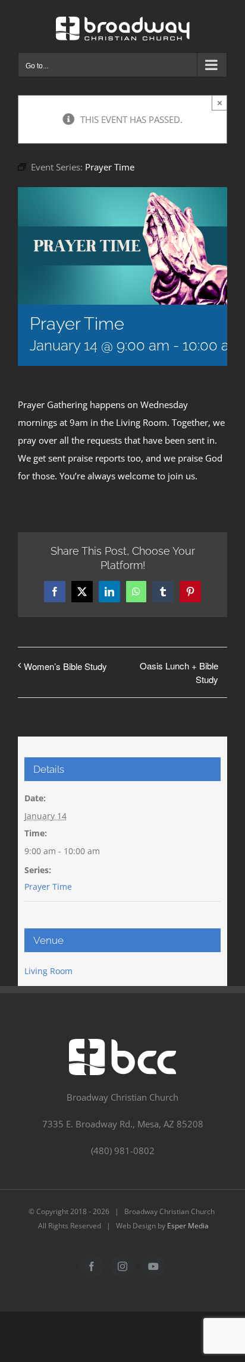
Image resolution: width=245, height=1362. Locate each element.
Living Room (48, 971)
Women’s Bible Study (65, 666)
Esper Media (188, 1226)
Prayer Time (48, 886)
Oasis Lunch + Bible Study (179, 672)
